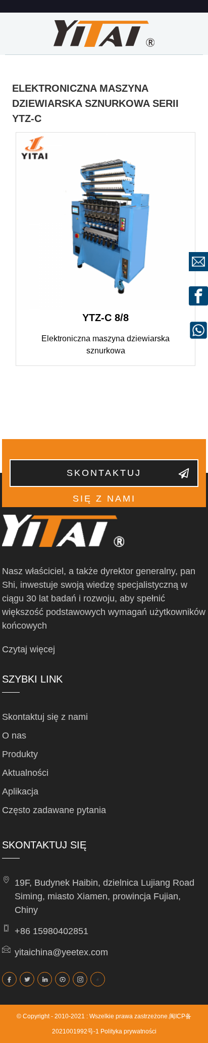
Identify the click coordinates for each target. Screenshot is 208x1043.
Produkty (20, 754)
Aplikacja (20, 791)
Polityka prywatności (128, 1031)
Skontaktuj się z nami (104, 477)
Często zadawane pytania (54, 810)
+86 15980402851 (51, 931)
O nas (14, 735)
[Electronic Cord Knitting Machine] (105, 222)
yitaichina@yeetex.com (61, 952)
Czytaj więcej (28, 649)
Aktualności (25, 773)
